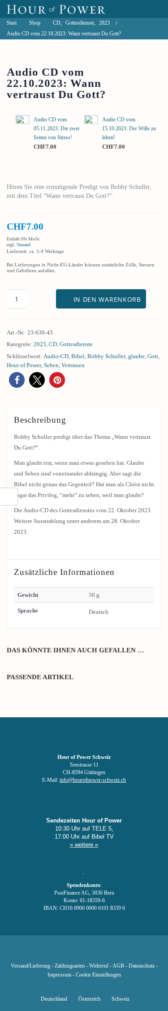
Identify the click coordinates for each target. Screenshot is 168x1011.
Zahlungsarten (70, 966)
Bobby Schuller (106, 356)
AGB (118, 966)
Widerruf (98, 966)
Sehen (51, 365)
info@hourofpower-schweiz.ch (93, 780)
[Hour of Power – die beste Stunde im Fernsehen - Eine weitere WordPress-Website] (56, 9)
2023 (40, 344)
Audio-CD (56, 356)
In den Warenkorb (107, 299)
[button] (17, 380)
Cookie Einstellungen (98, 975)
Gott (152, 356)
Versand (23, 244)
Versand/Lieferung (30, 966)
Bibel (78, 356)
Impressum (59, 975)
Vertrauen (73, 365)
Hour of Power (24, 365)
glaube (136, 356)
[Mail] (129, 953)
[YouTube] (68, 953)
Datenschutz (142, 966)
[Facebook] (38, 953)
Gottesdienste (76, 344)
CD (53, 344)
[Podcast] (114, 953)
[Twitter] (53, 953)
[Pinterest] (99, 953)
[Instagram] (83, 953)
